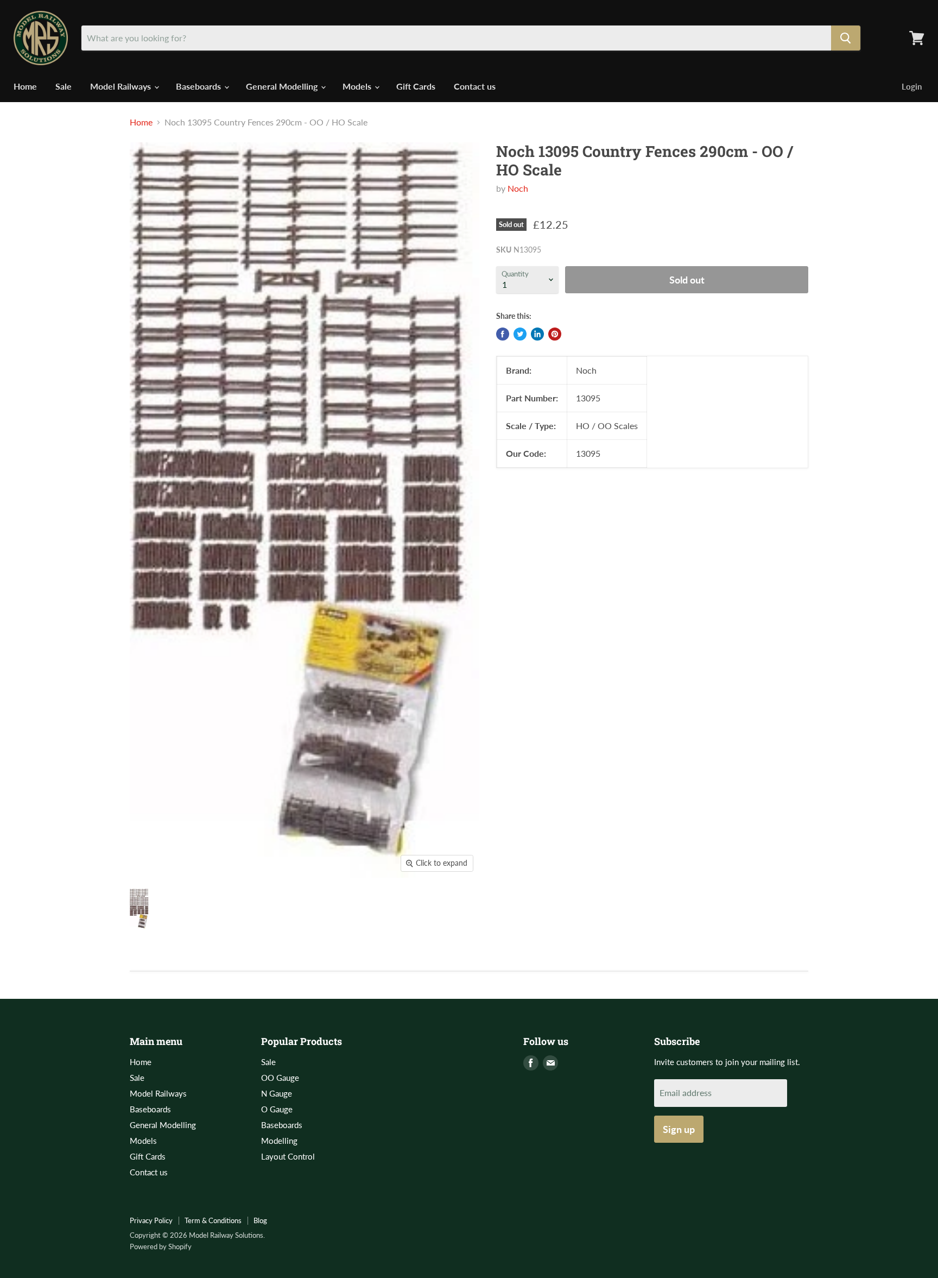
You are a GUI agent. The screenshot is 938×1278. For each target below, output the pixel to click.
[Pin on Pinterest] (554, 334)
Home (25, 86)
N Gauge (276, 1093)
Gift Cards (415, 86)
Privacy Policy (151, 1220)
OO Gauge (280, 1077)
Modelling (279, 1140)
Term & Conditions (213, 1220)
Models (358, 86)
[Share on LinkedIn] (537, 334)
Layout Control (288, 1156)
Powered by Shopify (161, 1246)
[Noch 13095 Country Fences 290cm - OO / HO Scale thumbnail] (139, 908)
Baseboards (199, 86)
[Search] (845, 38)
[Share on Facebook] (502, 334)
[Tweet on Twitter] (520, 334)
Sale (63, 86)
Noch (518, 188)
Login (912, 86)
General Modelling (283, 86)
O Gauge (277, 1109)
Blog (260, 1220)
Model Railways (121, 86)
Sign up (679, 1129)
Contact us (475, 86)
